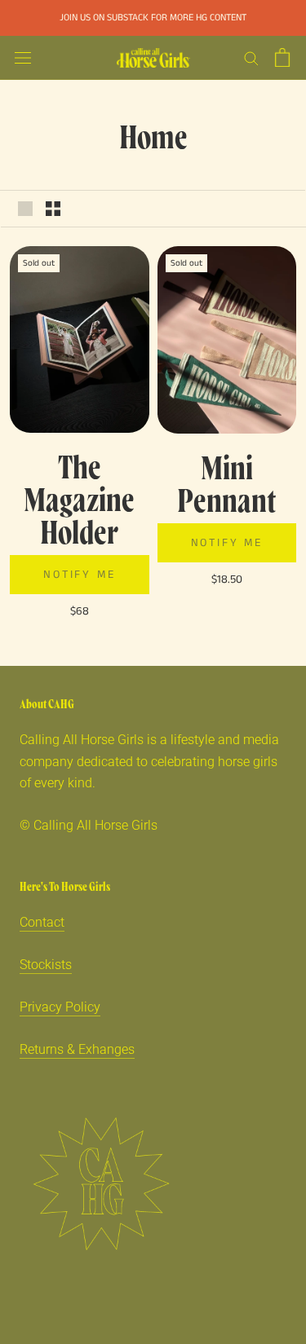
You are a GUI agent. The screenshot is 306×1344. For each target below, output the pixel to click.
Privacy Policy (60, 1007)
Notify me (79, 574)
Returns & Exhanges (77, 1049)
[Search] (251, 57)
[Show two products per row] (53, 208)
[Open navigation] (23, 57)
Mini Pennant (226, 482)
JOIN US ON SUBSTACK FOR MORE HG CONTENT (153, 17)
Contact (42, 922)
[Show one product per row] (25, 208)
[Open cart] (282, 57)
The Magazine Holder (79, 498)
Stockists (46, 964)
